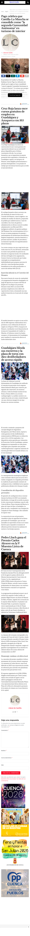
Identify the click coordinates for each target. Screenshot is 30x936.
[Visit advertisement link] (15, 823)
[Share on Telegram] (18, 76)
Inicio (2, 11)
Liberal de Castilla (7, 52)
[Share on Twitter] (8, 76)
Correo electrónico (6, 757)
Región (6, 11)
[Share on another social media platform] (27, 76)
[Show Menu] (2, 2)
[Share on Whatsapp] (13, 76)
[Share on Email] (22, 76)
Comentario (5, 730)
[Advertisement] (15, 181)
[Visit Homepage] (14, 2)
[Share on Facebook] (3, 76)
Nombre (4, 750)
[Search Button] (28, 2)
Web (2, 765)
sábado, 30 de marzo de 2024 (10, 54)
